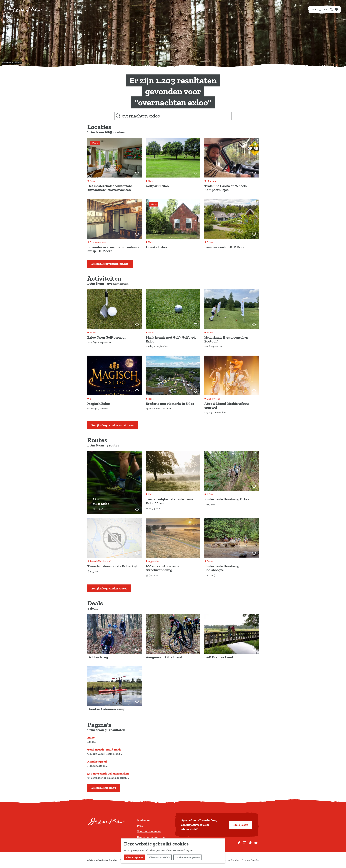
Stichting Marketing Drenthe (103, 860)
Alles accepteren (135, 857)
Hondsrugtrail (97, 761)
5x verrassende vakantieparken (108, 773)
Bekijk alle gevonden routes (109, 588)
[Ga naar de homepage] (24, 9)
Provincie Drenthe (250, 860)
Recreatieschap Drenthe (227, 860)
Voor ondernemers (149, 831)
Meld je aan (240, 825)
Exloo (91, 737)
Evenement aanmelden (151, 837)
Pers (140, 826)
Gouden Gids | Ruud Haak (104, 749)
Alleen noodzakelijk (159, 857)
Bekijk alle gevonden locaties (110, 263)
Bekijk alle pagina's (103, 787)
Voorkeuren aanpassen (187, 857)
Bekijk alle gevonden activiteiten (112, 425)
